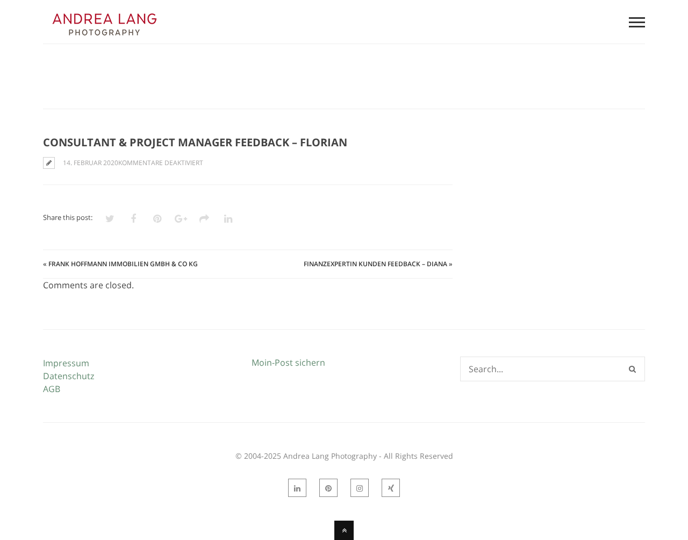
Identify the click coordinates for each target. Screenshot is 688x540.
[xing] (391, 488)
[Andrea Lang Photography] (104, 37)
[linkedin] (297, 488)
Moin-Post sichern (288, 362)
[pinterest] (328, 488)
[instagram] (359, 488)
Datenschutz (68, 376)
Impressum (66, 363)
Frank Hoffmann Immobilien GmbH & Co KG (123, 263)
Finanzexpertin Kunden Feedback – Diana (375, 263)
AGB (51, 389)
